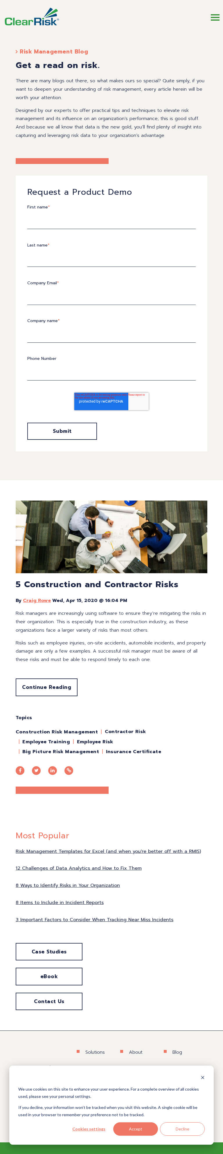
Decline (182, 1128)
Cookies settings (88, 1128)
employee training (46, 741)
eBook (49, 976)
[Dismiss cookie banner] (203, 1078)
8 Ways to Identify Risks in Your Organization (68, 885)
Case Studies (49, 951)
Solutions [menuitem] (95, 1052)
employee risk (95, 741)
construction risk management (57, 731)
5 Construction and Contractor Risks (97, 584)
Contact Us (49, 1001)
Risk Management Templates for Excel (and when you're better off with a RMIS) (108, 851)
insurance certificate (133, 751)
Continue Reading (46, 687)
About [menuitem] (136, 1052)
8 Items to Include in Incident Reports (60, 902)
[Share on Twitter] (36, 770)
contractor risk (125, 731)
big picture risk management (60, 751)
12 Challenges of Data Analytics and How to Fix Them (79, 868)
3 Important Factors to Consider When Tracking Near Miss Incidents (94, 919)
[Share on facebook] (20, 770)
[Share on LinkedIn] (52, 770)
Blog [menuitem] (177, 1052)
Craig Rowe (37, 600)
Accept (135, 1128)
